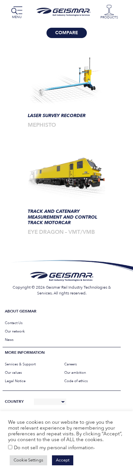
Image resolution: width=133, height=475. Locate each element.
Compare (66, 33)
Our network (15, 331)
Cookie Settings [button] (28, 460)
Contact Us (14, 323)
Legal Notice (15, 381)
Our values (13, 372)
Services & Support (20, 364)
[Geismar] (65, 12)
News (9, 339)
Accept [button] (62, 460)
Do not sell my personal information (54, 447)
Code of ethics (76, 381)
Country (14, 401)
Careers (70, 364)
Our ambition (75, 372)
